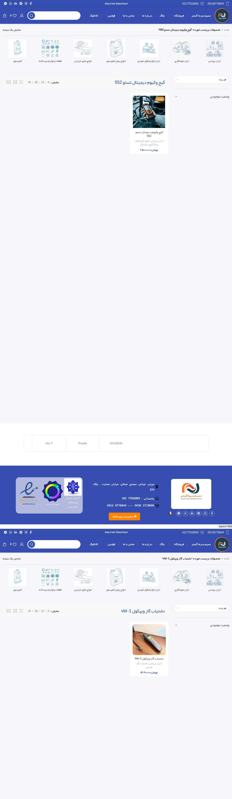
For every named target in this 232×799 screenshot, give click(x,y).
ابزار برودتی (157, 140)
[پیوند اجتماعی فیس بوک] (31, 3)
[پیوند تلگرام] (5, 3)
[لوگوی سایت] (222, 16)
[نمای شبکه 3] (15, 82)
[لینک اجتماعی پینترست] (20, 3)
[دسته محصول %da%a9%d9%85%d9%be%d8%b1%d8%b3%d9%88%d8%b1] (17, 52)
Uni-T (49, 443)
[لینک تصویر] (170, 514)
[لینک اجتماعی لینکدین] (15, 3)
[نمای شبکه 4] (8, 82)
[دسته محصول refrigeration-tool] (214, 52)
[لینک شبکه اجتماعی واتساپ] (10, 3)
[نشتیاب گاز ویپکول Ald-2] (149, 639)
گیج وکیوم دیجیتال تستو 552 (149, 134)
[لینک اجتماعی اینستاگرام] (25, 3)
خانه (226, 29)
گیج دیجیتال (146, 144)
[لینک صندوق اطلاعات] (218, 3)
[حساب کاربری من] (21, 15)
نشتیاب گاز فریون (144, 665)
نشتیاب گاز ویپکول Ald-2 (149, 658)
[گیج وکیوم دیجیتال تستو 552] (149, 112)
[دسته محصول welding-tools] (181, 52)
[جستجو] (31, 15)
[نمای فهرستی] (21, 82)
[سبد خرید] (4, 15)
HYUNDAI (116, 443)
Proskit (82, 443)
